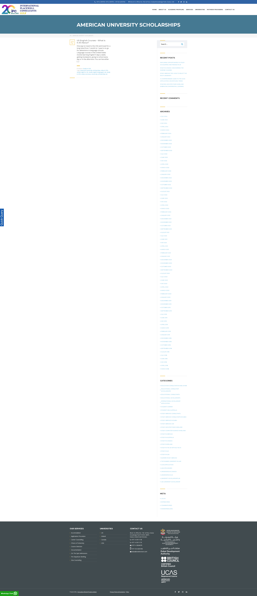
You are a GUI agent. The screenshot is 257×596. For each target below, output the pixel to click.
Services (189, 9)
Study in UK (165, 451)
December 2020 (166, 259)
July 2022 (164, 195)
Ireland (103, 536)
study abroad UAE (167, 423)
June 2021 (164, 239)
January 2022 (165, 215)
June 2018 (164, 358)
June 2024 (164, 120)
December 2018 (166, 338)
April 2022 (164, 205)
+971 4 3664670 (137, 545)
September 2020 (166, 270)
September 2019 (166, 311)
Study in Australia (167, 437)
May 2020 (164, 283)
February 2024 (166, 133)
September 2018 (166, 348)
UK (102, 533)
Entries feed (165, 502)
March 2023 (165, 167)
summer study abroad (169, 458)
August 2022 (165, 191)
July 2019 (164, 314)
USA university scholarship (170, 482)
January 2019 (165, 334)
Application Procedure (78, 536)
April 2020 (164, 287)
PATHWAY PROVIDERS (215, 9)
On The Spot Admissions (79, 553)
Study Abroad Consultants (171, 413)
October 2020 (166, 266)
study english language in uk (97, 72)
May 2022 (164, 201)
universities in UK (167, 475)
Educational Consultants (170, 394)
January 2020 (165, 297)
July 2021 (164, 236)
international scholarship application (170, 402)
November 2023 (166, 143)
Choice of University (77, 543)
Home (154, 9)
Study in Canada (166, 441)
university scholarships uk (99, 74)
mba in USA (104, 70)
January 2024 (165, 137)
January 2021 (165, 256)
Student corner (167, 406)
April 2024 (164, 126)
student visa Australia (169, 410)
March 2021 (165, 249)
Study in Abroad (167, 434)
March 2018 (165, 369)
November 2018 (166, 341)
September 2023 (166, 150)
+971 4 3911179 (136, 542)
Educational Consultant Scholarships (170, 390)
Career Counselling (77, 540)
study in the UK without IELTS (171, 447)
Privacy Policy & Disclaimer (117, 592)
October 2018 (166, 345)
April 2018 (164, 365)
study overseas (86, 74)
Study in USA (87, 68)
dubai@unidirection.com (139, 552)
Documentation (76, 550)
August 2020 (165, 273)
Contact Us (230, 9)
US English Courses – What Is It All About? (91, 41)
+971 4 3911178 (136, 540)
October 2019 (166, 307)
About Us (162, 9)
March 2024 (165, 130)
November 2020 (166, 263)
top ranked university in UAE (171, 461)
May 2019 (164, 321)
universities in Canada (169, 471)
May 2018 (164, 362)
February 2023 (166, 171)
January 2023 (165, 174)
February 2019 (166, 331)
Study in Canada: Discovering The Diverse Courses (172, 69)
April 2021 (164, 246)
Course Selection (76, 546)
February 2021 (166, 253)
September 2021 (166, 229)
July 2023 (164, 154)
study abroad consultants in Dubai (173, 417)
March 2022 (165, 208)
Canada (103, 540)
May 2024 (164, 123)
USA (102, 543)
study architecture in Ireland (171, 427)
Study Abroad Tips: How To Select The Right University (173, 74)
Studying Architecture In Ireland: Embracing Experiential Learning (172, 85)
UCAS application (167, 464)
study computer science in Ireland (173, 430)
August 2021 (165, 232)
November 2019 (166, 304)
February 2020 (166, 294)
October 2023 (166, 147)
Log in (163, 498)
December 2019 (166, 300)
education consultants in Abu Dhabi (174, 385)
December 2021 (166, 218)
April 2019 (164, 324)
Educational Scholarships (170, 398)
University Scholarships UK (170, 478)
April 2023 (164, 164)
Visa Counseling (76, 560)
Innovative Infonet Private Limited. (87, 592)
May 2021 (164, 242)
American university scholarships (90, 70)
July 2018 (164, 355)
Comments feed (166, 505)
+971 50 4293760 (137, 549)
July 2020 (164, 276)
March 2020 (165, 290)
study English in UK (82, 72)
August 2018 (165, 352)
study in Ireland (166, 444)
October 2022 (166, 184)
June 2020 (164, 280)
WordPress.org (167, 508)
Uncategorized (166, 468)
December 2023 (166, 140)
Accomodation (76, 533)
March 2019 (165, 328)
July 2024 (164, 116)
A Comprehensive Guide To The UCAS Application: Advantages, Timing (172, 80)
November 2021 (166, 222)
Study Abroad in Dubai (169, 420)
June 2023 (164, 157)
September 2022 (166, 188)
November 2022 (166, 181)
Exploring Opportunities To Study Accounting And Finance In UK (172, 63)
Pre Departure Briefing (78, 557)
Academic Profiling (176, 9)
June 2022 (164, 198)
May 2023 (164, 160)
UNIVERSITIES (200, 9)
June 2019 (164, 317)
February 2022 (166, 212)
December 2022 (166, 178)
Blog (127, 592)
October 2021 (166, 225)
